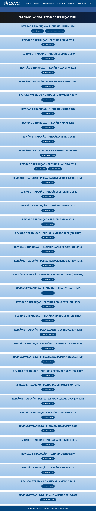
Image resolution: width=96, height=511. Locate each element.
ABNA (27, 3)
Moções (49, 9)
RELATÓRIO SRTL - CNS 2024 (55, 31)
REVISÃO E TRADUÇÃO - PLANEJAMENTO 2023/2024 (48, 150)
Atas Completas (39, 9)
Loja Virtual (82, 3)
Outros (73, 9)
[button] (90, 3)
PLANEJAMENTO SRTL (48, 155)
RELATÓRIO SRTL (37, 31)
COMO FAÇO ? (71, 3)
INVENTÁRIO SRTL (55, 169)
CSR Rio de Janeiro (25, 9)
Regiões (36, 3)
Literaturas (61, 3)
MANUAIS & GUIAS (48, 3)
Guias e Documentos (61, 9)
